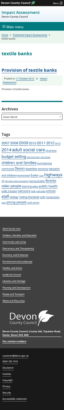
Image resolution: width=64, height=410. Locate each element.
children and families (19, 162)
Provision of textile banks (29, 70)
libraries (51, 180)
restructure (24, 191)
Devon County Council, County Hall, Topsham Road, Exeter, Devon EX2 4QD (31, 333)
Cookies (6, 373)
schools (51, 191)
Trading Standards (29, 197)
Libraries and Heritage (13, 281)
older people (11, 185)
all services (51, 150)
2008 (14, 142)
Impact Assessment (21, 14)
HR (3, 181)
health (41, 175)
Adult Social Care (11, 228)
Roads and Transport (13, 294)
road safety (41, 191)
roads (33, 191)
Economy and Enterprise (15, 254)
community (8, 168)
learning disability (37, 180)
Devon (20, 168)
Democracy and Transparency (18, 248)
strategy (14, 197)
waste (4, 202)
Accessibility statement (14, 398)
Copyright (7, 380)
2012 (50, 142)
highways (53, 174)
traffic (42, 196)
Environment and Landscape (17, 261)
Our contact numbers (14, 341)
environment (23, 175)
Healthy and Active (12, 267)
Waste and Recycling (13, 300)
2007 (6, 142)
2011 (41, 142)
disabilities (31, 168)
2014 (6, 149)
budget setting (14, 156)
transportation (53, 196)
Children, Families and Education (19, 235)
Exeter (35, 175)
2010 (32, 143)
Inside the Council (11, 274)
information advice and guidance (17, 181)
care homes (45, 157)
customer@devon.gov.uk (15, 355)
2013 (58, 143)
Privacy (6, 386)
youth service (33, 202)
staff (5, 196)
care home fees (33, 157)
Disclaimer (8, 367)
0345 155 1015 (10, 361)
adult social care (28, 149)
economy (43, 168)
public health (48, 186)
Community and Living (14, 241)
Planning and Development (16, 287)
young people (17, 202)
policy (35, 186)
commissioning (44, 163)
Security (6, 392)
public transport (9, 190)
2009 (23, 142)
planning (27, 186)
